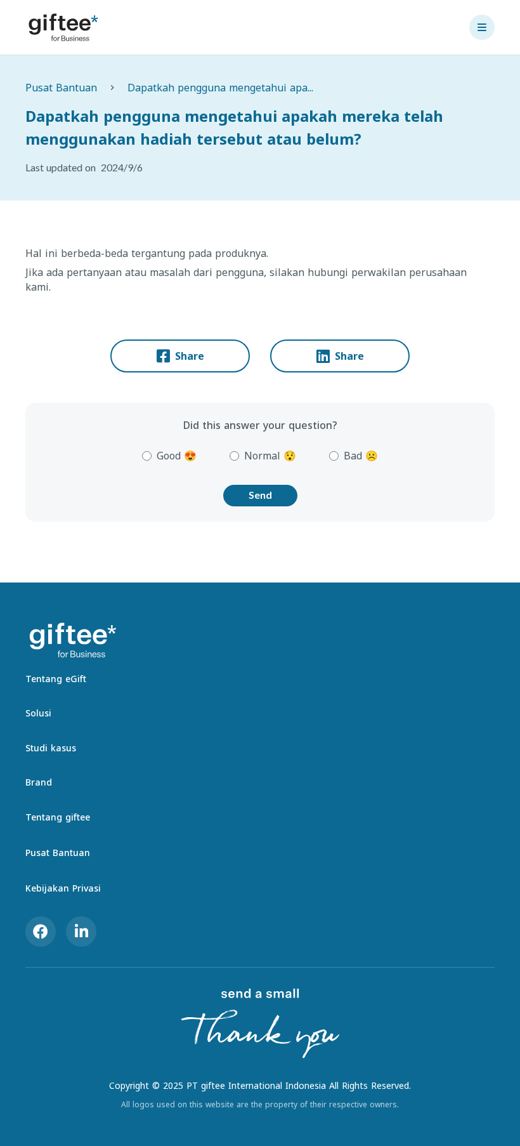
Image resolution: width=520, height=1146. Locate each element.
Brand (38, 782)
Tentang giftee (57, 817)
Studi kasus (50, 748)
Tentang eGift (55, 679)
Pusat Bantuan (61, 88)
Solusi (38, 713)
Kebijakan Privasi (63, 888)
